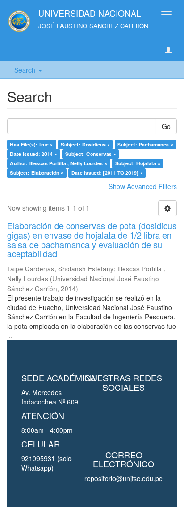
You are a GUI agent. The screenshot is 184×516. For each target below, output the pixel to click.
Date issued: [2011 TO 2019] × (107, 172)
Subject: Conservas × (90, 153)
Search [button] (25, 70)
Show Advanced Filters (143, 186)
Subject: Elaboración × (36, 172)
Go (166, 126)
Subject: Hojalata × (137, 163)
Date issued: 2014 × (33, 153)
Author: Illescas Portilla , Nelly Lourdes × (58, 163)
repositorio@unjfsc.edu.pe (123, 478)
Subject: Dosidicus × (85, 144)
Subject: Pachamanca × (145, 144)
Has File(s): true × (31, 144)
